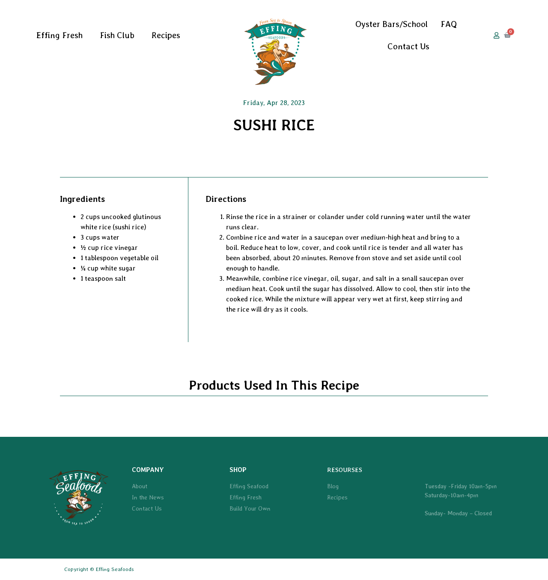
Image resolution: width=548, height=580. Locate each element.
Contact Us (408, 46)
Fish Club (117, 35)
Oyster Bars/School (391, 24)
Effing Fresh (59, 35)
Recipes (166, 35)
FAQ (449, 24)
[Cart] (507, 35)
